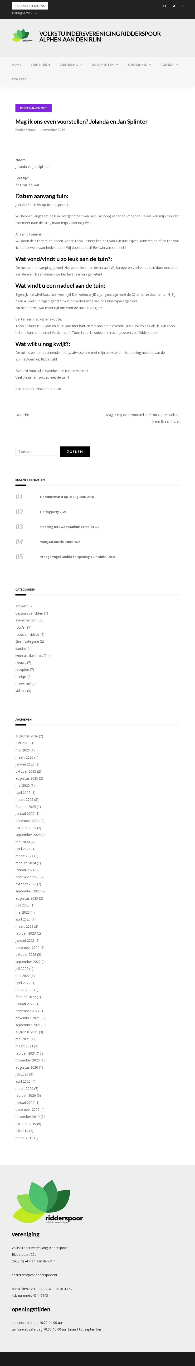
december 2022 (27, 947)
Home (16, 64)
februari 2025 (25, 806)
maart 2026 (24, 757)
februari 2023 (25, 933)
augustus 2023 (26, 898)
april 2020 (22, 1081)
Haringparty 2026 (25, 13)
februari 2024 (25, 863)
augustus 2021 (26, 1032)
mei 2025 (22, 785)
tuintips (21, 676)
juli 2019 (21, 1130)
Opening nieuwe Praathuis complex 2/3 (69, 527)
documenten (103, 64)
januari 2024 (24, 870)
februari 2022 (25, 997)
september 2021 (28, 1025)
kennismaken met (33, 108)
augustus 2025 (26, 778)
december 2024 (27, 820)
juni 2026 (22, 743)
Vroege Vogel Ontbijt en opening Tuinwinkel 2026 (77, 557)
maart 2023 (24, 926)
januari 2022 (24, 1003)
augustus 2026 (26, 736)
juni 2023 (22, 905)
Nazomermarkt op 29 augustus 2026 (67, 497)
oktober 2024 (25, 828)
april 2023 (22, 919)
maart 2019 (24, 1138)
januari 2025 (24, 813)
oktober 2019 (25, 1123)
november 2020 (27, 1060)
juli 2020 (21, 1074)
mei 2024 (22, 842)
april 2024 (22, 848)
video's (20, 690)
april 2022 (22, 983)
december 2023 (27, 877)
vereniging (68, 64)
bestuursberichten (29, 613)
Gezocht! (22, 414)
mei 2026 (22, 750)
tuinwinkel (137, 64)
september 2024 (28, 834)
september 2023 (28, 891)
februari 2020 (25, 1095)
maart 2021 (24, 1046)
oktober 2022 (25, 954)
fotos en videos (27, 634)
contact (19, 79)
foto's (19, 627)
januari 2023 (24, 940)
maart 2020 (24, 1088)
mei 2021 (22, 1039)
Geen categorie (27, 641)
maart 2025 (24, 799)
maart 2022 (24, 989)
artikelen (22, 606)
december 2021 (27, 1011)
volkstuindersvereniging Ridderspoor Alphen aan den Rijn (100, 36)
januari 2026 (24, 764)
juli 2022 (21, 968)
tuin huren (40, 64)
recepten (22, 669)
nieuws (20, 662)
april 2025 (22, 792)
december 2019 (27, 1109)
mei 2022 (22, 975)
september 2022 (28, 961)
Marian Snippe (25, 130)
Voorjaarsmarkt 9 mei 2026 (60, 542)
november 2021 (27, 1018)
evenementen (26, 620)
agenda (167, 64)
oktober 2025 (25, 771)
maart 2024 (24, 856)
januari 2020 (24, 1102)
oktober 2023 (25, 884)
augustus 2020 (26, 1067)
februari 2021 (25, 1053)
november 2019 (27, 1116)
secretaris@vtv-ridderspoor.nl (34, 1275)
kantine (21, 648)
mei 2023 (22, 912)
